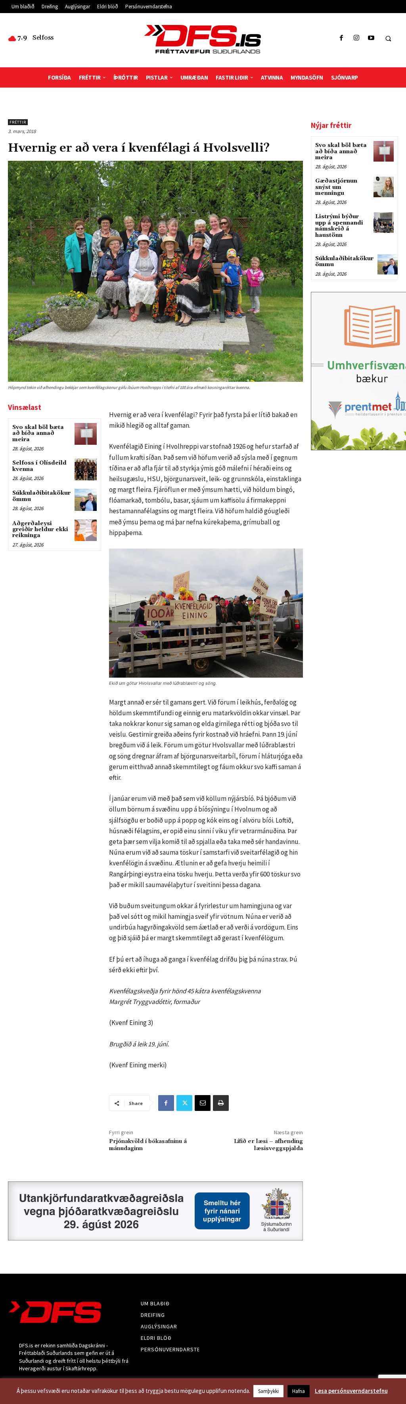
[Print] (221, 1103)
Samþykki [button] (268, 1391)
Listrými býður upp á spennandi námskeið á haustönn (339, 225)
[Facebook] (341, 38)
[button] (388, 38)
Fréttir (18, 122)
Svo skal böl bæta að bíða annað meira (38, 433)
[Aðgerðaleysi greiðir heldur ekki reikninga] (85, 530)
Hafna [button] (298, 1391)
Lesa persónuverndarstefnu (351, 1390)
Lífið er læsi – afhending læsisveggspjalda (268, 1145)
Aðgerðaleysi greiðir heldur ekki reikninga (40, 529)
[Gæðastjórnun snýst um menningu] (383, 187)
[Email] (203, 1103)
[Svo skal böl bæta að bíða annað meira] (85, 434)
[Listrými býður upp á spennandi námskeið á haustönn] (383, 222)
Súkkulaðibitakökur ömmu (41, 496)
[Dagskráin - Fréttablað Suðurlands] (203, 39)
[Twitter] (184, 1103)
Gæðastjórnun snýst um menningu (336, 187)
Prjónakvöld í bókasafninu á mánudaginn (148, 1145)
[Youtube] (371, 38)
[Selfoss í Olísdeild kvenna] (85, 469)
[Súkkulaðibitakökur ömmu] (85, 500)
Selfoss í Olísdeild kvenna (39, 465)
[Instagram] (356, 38)
